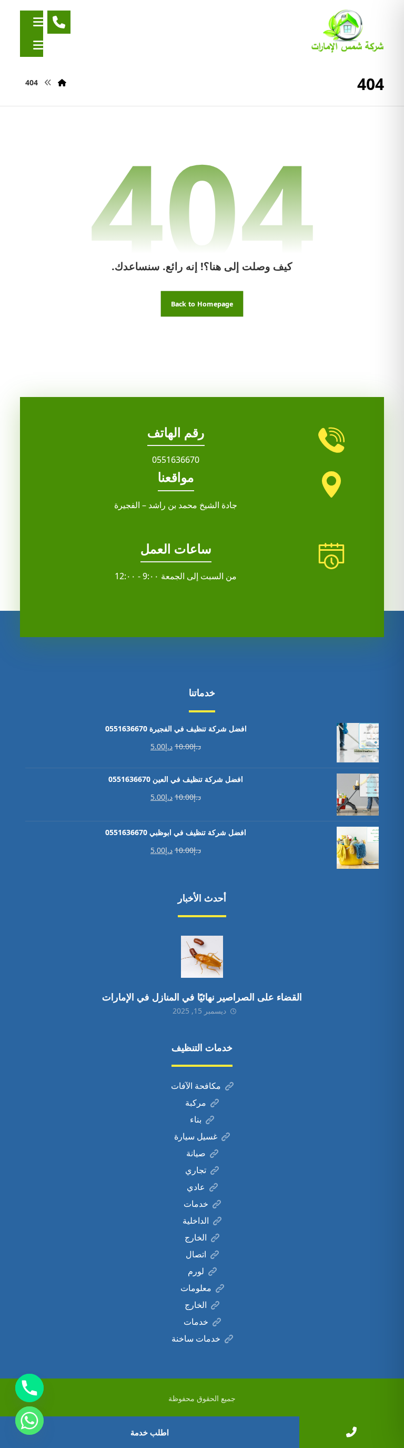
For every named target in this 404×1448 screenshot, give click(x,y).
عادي (196, 1187)
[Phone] (29, 1388)
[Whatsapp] (29, 1420)
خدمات (196, 1203)
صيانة (196, 1153)
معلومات (195, 1288)
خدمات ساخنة (195, 1338)
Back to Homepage (202, 303)
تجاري (195, 1170)
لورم (196, 1271)
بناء (195, 1119)
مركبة (195, 1102)
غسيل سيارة (195, 1136)
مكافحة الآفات (196, 1086)
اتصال (196, 1254)
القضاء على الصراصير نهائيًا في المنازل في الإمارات (202, 996)
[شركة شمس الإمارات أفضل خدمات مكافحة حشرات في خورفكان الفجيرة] (347, 31)
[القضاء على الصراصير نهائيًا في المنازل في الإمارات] (202, 957)
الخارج (196, 1237)
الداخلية (196, 1220)
